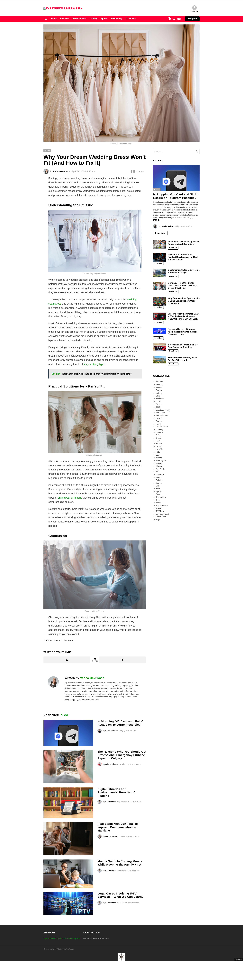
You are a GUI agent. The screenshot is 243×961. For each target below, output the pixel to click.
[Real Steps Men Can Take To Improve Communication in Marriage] (68, 838)
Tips (158, 500)
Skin (158, 488)
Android (159, 382)
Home (54, 18)
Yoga (158, 519)
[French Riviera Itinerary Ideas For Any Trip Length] (159, 359)
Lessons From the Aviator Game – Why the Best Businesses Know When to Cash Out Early (183, 316)
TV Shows (131, 18)
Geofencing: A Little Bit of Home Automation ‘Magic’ (184, 271)
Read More (160, 233)
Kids (158, 452)
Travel (158, 508)
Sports (104, 18)
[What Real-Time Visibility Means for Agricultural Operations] (159, 244)
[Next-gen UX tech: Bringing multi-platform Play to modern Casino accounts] (159, 331)
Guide (158, 438)
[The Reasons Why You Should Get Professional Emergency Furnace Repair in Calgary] (68, 766)
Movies (159, 463)
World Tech (161, 517)
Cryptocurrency (163, 410)
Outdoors (160, 474)
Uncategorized (162, 514)
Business (64, 18)
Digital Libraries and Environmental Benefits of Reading (116, 792)
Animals (159, 384)
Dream (48, 640)
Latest (194, 12)
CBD (158, 407)
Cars (158, 401)
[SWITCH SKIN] (169, 19)
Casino (159, 404)
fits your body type (94, 364)
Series (159, 483)
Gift (157, 435)
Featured (160, 421)
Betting (159, 393)
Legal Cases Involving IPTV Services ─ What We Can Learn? (120, 895)
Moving (159, 466)
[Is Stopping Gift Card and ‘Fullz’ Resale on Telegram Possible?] (68, 733)
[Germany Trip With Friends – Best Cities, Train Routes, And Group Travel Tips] (159, 286)
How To (159, 449)
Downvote (122, 659)
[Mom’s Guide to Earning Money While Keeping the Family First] (68, 873)
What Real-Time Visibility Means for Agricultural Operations (183, 242)
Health (159, 443)
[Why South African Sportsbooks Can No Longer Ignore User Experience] (159, 301)
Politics (159, 480)
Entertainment (79, 18)
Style (158, 494)
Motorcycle (161, 460)
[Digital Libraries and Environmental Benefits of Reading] (68, 802)
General (159, 432)
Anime (159, 387)
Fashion (159, 418)
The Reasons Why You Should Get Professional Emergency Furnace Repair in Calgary (121, 755)
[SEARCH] (174, 19)
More (156, 220)
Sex (157, 486)
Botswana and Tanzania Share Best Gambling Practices (183, 345)
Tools (158, 503)
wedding (68, 640)
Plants (158, 477)
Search (197, 152)
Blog (64, 715)
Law (158, 455)
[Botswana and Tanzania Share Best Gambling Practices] (159, 347)
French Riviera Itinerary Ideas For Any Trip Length (182, 358)
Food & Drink (162, 427)
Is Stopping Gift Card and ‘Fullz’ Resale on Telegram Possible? (120, 723)
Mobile (159, 458)
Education (160, 413)
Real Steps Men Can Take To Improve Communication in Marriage (117, 827)
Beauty (159, 390)
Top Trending (162, 505)
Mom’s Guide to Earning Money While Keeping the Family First (119, 862)
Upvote (66, 659)
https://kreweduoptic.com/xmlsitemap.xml (61, 938)
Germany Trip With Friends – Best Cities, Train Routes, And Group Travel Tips (182, 285)
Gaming (93, 18)
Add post (192, 18)
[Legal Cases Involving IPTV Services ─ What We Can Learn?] (68, 903)
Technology (116, 18)
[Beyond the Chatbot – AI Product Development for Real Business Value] (159, 257)
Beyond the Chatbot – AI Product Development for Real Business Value (183, 257)
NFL (158, 472)
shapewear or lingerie (70, 497)
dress (58, 640)
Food (158, 424)
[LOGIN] (179, 19)
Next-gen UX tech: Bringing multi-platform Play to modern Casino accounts (182, 331)
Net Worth (160, 469)
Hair (158, 441)
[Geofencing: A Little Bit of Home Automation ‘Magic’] (159, 273)
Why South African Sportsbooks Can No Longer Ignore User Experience (184, 301)
